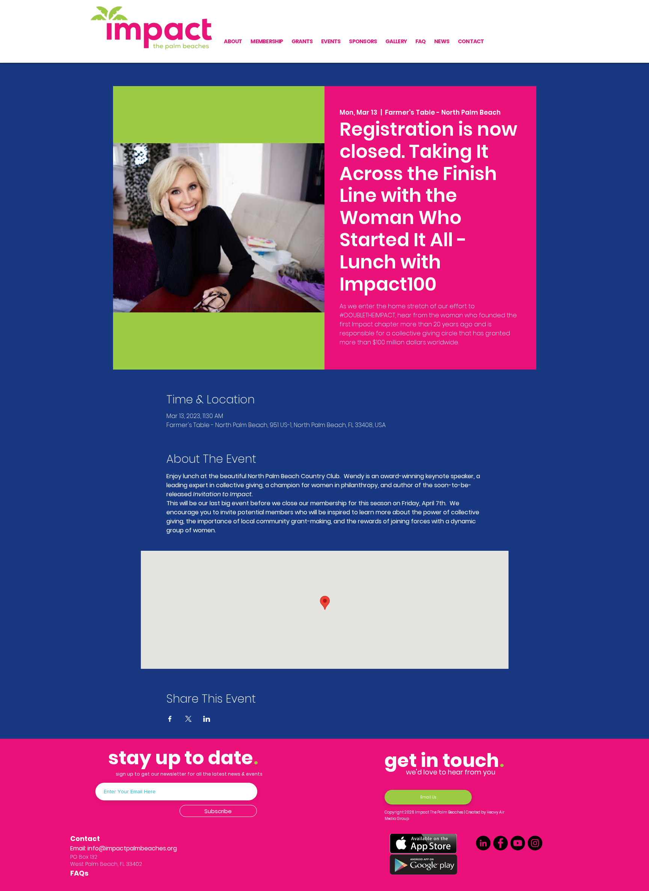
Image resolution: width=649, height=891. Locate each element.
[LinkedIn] (483, 843)
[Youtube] (517, 843)
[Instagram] (535, 843)
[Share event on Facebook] (170, 719)
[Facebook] (500, 843)
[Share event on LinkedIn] (206, 719)
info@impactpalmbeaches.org (132, 848)
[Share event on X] (188, 719)
